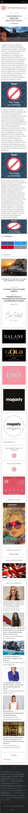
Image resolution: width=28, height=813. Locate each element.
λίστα (9, 790)
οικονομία (12, 793)
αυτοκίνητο (8, 781)
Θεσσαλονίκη (11, 774)
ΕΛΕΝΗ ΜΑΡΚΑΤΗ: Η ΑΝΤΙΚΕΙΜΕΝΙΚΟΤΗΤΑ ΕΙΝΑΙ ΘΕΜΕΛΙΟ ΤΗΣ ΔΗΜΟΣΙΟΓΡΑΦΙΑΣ (13, 713)
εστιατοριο (6, 785)
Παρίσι (13, 779)
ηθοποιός (24, 786)
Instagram (12, 772)
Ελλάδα (4, 774)
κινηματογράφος (7, 788)
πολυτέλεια (6, 795)
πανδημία (17, 793)
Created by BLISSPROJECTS (20, 806)
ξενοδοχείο (5, 793)
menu (17, 772)
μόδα (19, 790)
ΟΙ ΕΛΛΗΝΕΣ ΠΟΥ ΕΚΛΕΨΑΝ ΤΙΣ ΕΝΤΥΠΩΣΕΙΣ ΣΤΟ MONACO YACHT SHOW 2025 (12, 658)
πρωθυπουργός (15, 795)
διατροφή (18, 783)
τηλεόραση (3, 799)
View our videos (14, 554)
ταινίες (19, 797)
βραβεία (20, 781)
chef (2, 772)
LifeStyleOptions (15, 23)
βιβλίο (13, 781)
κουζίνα (15, 788)
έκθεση (17, 779)
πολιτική (22, 793)
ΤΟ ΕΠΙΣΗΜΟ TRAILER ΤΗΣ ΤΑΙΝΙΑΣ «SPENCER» (14, 289)
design (7, 772)
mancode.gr (8, 236)
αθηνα (3, 781)
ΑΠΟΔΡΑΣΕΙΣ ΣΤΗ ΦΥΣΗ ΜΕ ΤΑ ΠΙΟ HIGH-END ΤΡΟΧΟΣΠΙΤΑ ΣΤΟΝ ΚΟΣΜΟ (14, 280)
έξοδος (21, 779)
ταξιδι (24, 797)
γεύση (13, 783)
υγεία (7, 800)
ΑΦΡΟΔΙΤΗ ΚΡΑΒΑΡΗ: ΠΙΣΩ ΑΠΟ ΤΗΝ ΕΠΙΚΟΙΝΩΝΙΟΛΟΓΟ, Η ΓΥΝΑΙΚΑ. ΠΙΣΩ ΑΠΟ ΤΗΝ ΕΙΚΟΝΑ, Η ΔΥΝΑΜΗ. (13, 604)
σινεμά (22, 795)
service (20, 772)
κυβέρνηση (4, 790)
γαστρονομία (6, 783)
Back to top (12, 809)
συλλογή (9, 797)
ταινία (14, 797)
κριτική (19, 788)
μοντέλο (13, 790)
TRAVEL (10, 13)
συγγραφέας (3, 797)
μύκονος (23, 790)
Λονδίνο (16, 776)
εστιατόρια (17, 785)
